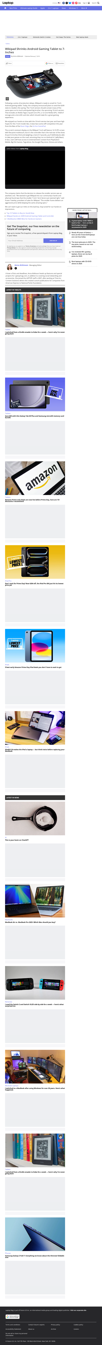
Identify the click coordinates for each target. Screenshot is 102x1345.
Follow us (50, 63)
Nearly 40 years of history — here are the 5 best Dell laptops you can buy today (83, 235)
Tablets (7, 44)
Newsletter (61, 63)
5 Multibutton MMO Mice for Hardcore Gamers (24, 219)
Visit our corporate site (78, 1310)
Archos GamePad (39, 126)
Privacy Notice (11, 248)
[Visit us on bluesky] (70, 3)
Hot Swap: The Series (63, 37)
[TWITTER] (16, 268)
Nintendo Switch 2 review (41, 37)
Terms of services (31, 246)
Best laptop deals (82, 37)
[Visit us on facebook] (63, 3)
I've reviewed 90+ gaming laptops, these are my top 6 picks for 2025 (82, 254)
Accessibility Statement (13, 1329)
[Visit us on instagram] (73, 3)
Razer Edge (24, 126)
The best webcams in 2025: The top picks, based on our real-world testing (83, 244)
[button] (95, 3)
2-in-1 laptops (22, 37)
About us (31, 1329)
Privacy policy (55, 1325)
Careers (76, 1329)
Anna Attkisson (18, 56)
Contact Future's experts (36, 1325)
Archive (53, 1329)
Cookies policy (78, 1325)
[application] (35, 168)
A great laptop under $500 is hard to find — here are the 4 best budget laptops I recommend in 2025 (82, 224)
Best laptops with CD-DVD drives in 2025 (81, 262)
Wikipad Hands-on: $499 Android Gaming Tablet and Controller (30, 216)
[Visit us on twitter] (67, 3)
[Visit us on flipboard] (76, 3)
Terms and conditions (13, 1325)
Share (10, 63)
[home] (5, 8)
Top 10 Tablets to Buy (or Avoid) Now (20, 213)
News (8, 56)
